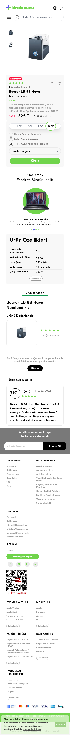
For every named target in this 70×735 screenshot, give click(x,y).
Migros (11, 692)
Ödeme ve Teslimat (45, 499)
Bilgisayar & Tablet (45, 644)
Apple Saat (11, 612)
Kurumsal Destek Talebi (17, 533)
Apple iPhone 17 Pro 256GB (19, 657)
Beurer (12, 100)
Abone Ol (55, 446)
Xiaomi (39, 616)
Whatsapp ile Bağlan (22, 556)
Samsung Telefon (14, 616)
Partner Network (14, 537)
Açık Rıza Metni (43, 474)
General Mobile (15, 688)
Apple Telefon (12, 608)
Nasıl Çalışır (12, 478)
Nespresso (13, 680)
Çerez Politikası (32, 729)
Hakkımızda (12, 470)
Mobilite (40, 652)
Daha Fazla (36, 278)
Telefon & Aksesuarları (47, 640)
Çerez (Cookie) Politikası (48, 491)
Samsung (40, 612)
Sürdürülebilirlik (43, 503)
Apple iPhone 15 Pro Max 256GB (18, 645)
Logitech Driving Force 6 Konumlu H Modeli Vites (17, 651)
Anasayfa (11, 466)
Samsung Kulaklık (14, 620)
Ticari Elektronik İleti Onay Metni (49, 479)
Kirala (35, 161)
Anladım (60, 724)
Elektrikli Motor (43, 648)
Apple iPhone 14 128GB (17, 640)
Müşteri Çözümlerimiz (16, 525)
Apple (39, 608)
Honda (39, 620)
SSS (8, 482)
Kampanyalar (13, 474)
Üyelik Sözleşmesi (44, 466)
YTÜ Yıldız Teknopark (18, 684)
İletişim (9, 550)
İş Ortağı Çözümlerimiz (17, 529)
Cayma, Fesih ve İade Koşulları (46, 486)
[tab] (31, 229)
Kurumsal (11, 517)
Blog (8, 486)
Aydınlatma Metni (44, 470)
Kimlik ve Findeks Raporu (48, 495)
